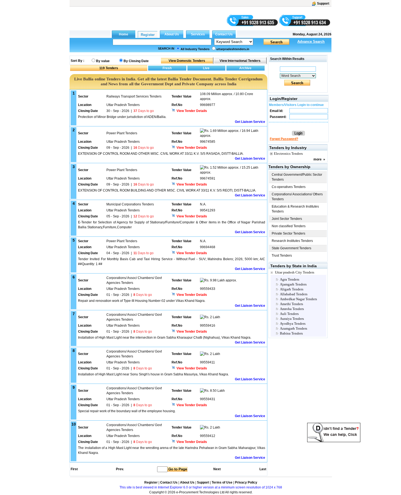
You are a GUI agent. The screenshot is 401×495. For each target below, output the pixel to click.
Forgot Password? (284, 139)
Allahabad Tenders (293, 294)
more (317, 159)
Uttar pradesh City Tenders (294, 272)
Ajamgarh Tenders (293, 284)
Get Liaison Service (250, 122)
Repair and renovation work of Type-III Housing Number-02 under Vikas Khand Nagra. (141, 301)
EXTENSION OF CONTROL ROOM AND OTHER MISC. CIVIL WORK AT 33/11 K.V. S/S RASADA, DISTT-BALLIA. (161, 154)
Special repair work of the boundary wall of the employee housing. (127, 411)
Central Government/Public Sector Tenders (297, 177)
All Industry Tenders (195, 49)
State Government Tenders (291, 248)
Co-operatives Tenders (289, 187)
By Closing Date (136, 61)
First (74, 469)
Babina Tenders (291, 333)
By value (103, 61)
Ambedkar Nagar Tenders (298, 299)
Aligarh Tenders (291, 289)
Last (262, 469)
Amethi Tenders (291, 304)
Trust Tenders (282, 255)
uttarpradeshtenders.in (232, 49)
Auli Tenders (289, 314)
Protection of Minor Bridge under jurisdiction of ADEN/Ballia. (122, 117)
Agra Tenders (289, 279)
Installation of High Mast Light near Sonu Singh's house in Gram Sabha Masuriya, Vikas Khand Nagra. (153, 374)
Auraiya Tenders (292, 319)
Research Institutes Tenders (292, 241)
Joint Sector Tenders (287, 219)
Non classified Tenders (289, 226)
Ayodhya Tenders (293, 323)
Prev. (120, 469)
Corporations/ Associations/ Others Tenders (297, 196)
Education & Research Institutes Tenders (295, 209)
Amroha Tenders (292, 309)
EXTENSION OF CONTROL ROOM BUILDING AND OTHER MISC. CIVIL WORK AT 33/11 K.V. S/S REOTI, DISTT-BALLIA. (167, 190)
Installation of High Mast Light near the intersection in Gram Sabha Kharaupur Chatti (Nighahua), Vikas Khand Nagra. (164, 337)
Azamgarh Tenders (293, 328)
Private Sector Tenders (288, 233)
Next (217, 469)
